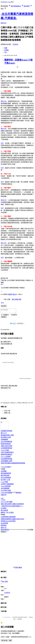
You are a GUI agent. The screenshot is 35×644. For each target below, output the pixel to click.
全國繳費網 (4, 439)
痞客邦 (10, 294)
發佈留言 (3, 317)
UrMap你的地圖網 (6, 492)
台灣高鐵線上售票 (6, 461)
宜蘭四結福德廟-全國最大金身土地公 (12, 519)
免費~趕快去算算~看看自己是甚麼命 (12, 504)
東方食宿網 (4, 510)
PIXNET (8, 617)
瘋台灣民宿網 (5, 475)
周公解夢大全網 (6, 437)
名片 (5, 52)
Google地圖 (4, 482)
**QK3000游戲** (6, 467)
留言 (14, 294)
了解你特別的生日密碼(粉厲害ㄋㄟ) (12, 506)
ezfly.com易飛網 (5, 456)
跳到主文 (3, 23)
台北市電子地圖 (6, 490)
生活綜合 (15, 44)
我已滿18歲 (4, 640)
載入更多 (3, 306)
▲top (2, 302)
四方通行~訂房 (5, 479)
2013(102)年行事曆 (6, 502)
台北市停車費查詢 (6, 441)
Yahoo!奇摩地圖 (6, 486)
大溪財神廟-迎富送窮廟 (8, 517)
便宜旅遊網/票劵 (6, 473)
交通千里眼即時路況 (7, 452)
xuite (2, 498)
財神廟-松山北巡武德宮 (8, 521)
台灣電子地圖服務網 (7, 484)
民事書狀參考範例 (6, 431)
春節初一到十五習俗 (7, 512)
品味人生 (3, 527)
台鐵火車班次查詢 (6, 446)
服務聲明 (19, 619)
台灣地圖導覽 (5, 488)
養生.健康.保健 (16, 299)
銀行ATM (4, 433)
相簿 (5, 48)
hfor (2, 284)
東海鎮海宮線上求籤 (7, 435)
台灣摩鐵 (3, 471)
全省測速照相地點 (6, 459)
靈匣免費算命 (5, 529)
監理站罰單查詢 (6, 443)
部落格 (6, 50)
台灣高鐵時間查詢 (6, 448)
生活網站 (3, 508)
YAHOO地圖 (5, 450)
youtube (3, 499)
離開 (10, 640)
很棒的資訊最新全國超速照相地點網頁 (13, 463)
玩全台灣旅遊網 (6, 477)
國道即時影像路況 (6, 454)
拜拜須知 (3, 525)
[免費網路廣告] (17, 492)
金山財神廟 (4, 523)
